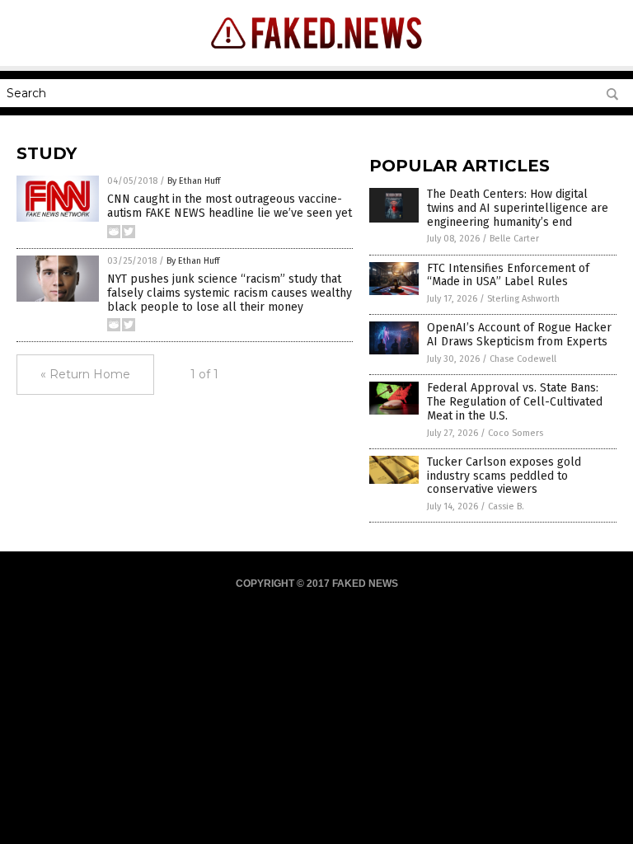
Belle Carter (514, 238)
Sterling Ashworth (523, 298)
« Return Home (85, 374)
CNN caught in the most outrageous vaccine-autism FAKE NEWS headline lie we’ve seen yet (229, 206)
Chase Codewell (523, 359)
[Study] (317, 54)
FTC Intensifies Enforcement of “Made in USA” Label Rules (508, 275)
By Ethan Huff (193, 181)
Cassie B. (506, 506)
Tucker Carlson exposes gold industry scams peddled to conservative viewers (504, 476)
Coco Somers (515, 433)
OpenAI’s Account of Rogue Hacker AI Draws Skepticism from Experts (519, 335)
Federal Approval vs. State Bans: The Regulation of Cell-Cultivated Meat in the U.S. (515, 402)
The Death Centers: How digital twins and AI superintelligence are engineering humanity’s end (517, 208)
